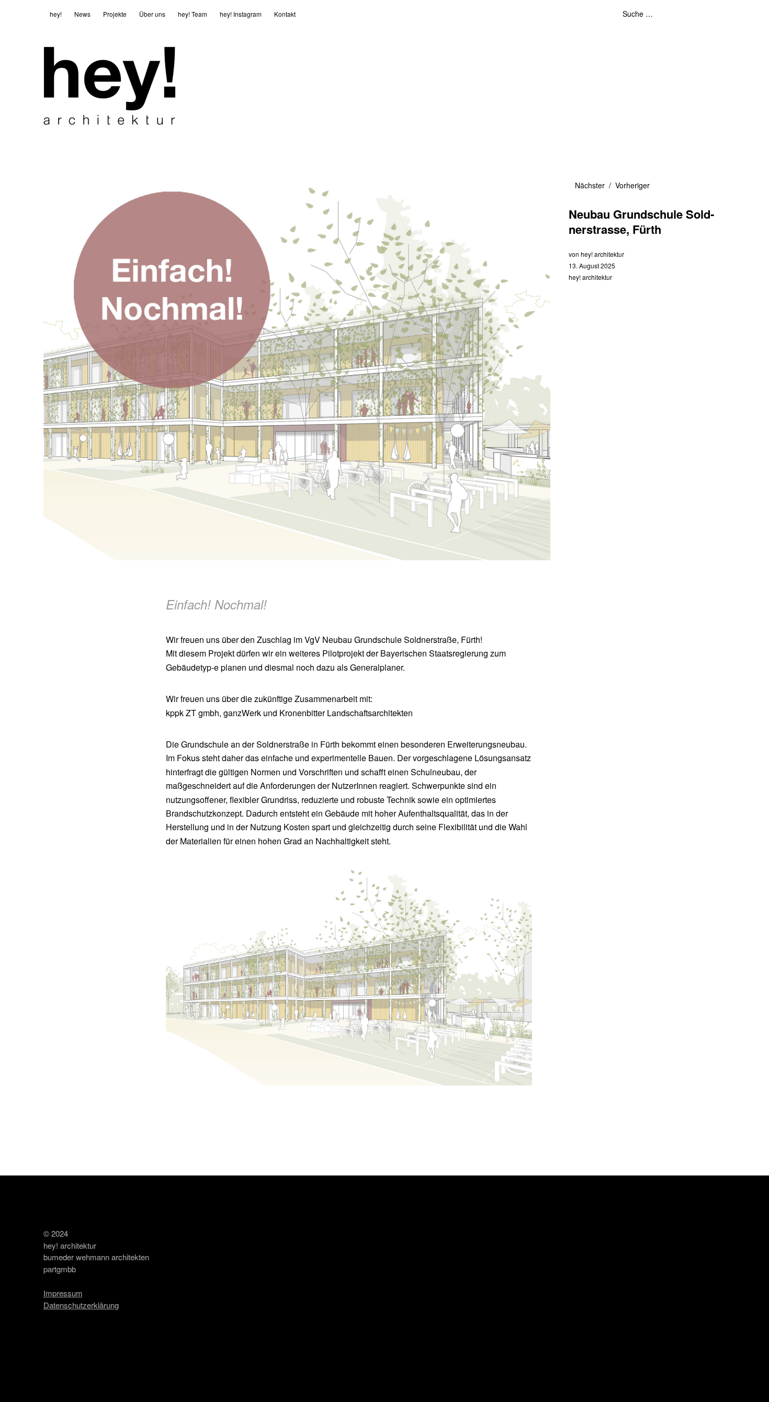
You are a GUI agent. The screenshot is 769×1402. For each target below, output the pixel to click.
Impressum (63, 1292)
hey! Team (192, 13)
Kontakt (285, 13)
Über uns (152, 13)
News (82, 13)
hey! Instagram (241, 13)
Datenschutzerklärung (81, 1304)
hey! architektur (602, 254)
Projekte (115, 13)
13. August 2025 (592, 265)
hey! (56, 13)
